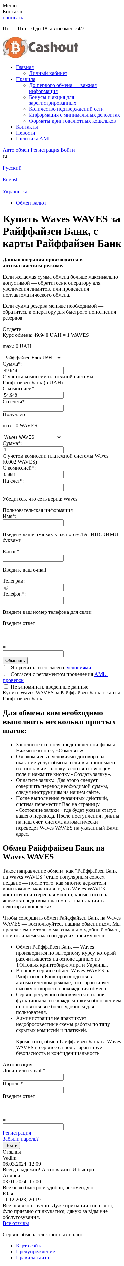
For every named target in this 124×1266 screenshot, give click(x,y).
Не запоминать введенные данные (48, 687)
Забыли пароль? (21, 1139)
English (11, 179)
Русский (12, 168)
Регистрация (17, 1133)
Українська (15, 191)
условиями (79, 667)
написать (13, 17)
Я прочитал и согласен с (50, 667)
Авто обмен (16, 150)
